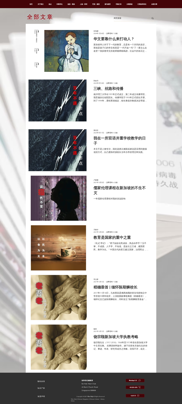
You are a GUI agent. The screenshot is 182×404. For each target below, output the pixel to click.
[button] (41, 381)
